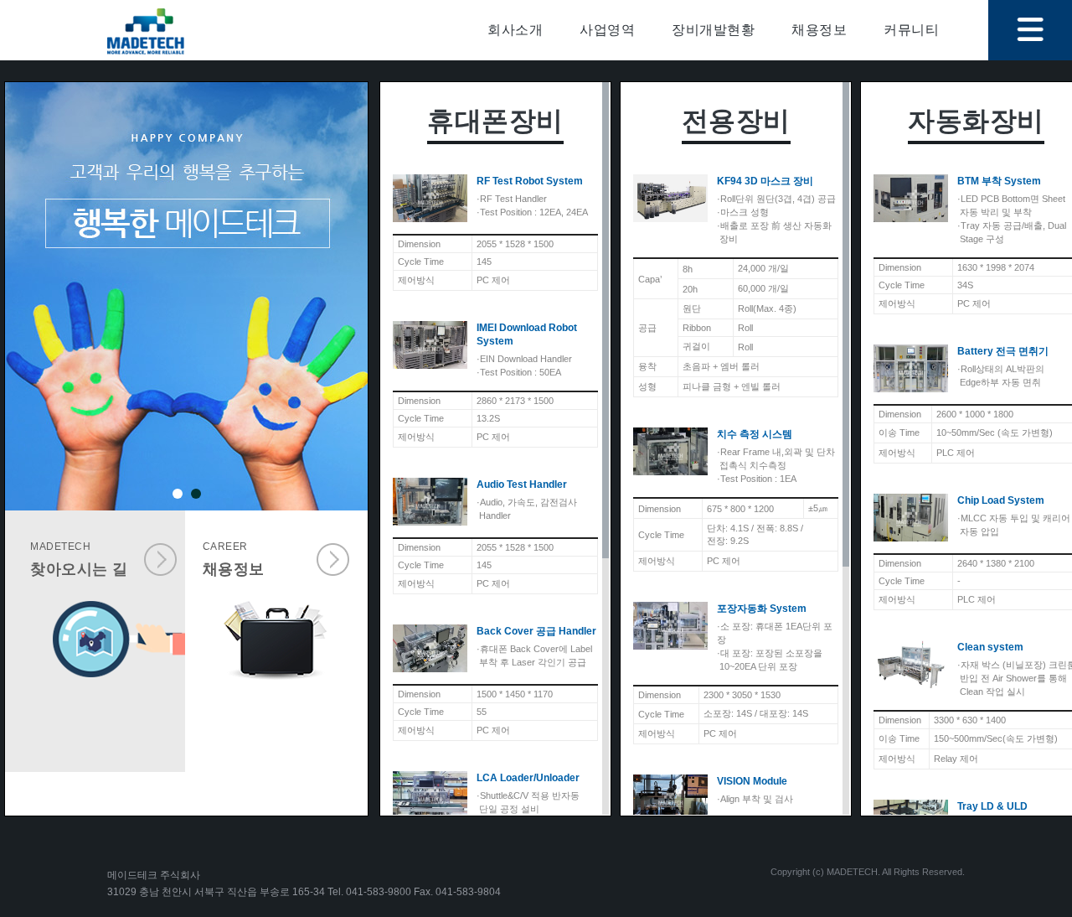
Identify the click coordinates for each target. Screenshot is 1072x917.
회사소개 (515, 30)
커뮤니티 (911, 30)
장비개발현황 (713, 30)
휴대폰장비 (495, 121)
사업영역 (607, 30)
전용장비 (736, 121)
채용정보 (819, 30)
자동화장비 (976, 121)
